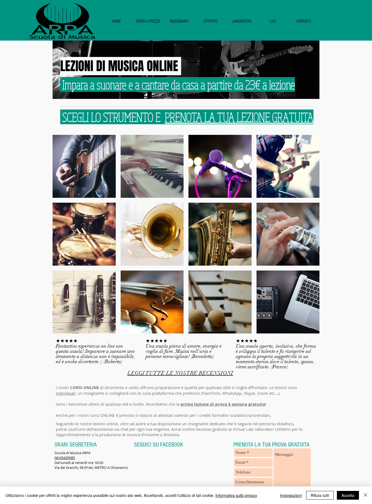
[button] (147, 21)
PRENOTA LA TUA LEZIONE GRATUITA (239, 117)
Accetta (347, 495)
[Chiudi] (365, 495)
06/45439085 (64, 457)
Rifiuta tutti (320, 495)
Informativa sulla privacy (236, 495)
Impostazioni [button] (291, 495)
